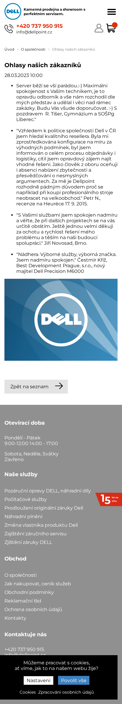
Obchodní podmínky (29, 592)
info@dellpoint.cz (34, 32)
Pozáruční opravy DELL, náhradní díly (47, 491)
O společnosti (20, 575)
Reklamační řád (22, 601)
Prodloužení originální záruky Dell (43, 508)
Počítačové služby (25, 499)
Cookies (28, 692)
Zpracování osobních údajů (66, 692)
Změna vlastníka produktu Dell (41, 525)
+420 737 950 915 (39, 26)
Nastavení (38, 680)
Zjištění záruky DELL (28, 542)
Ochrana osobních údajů (33, 609)
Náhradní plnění (23, 516)
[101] (61, 320)
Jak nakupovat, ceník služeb (37, 584)
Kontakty (15, 618)
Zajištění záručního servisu (35, 534)
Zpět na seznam (29, 386)
